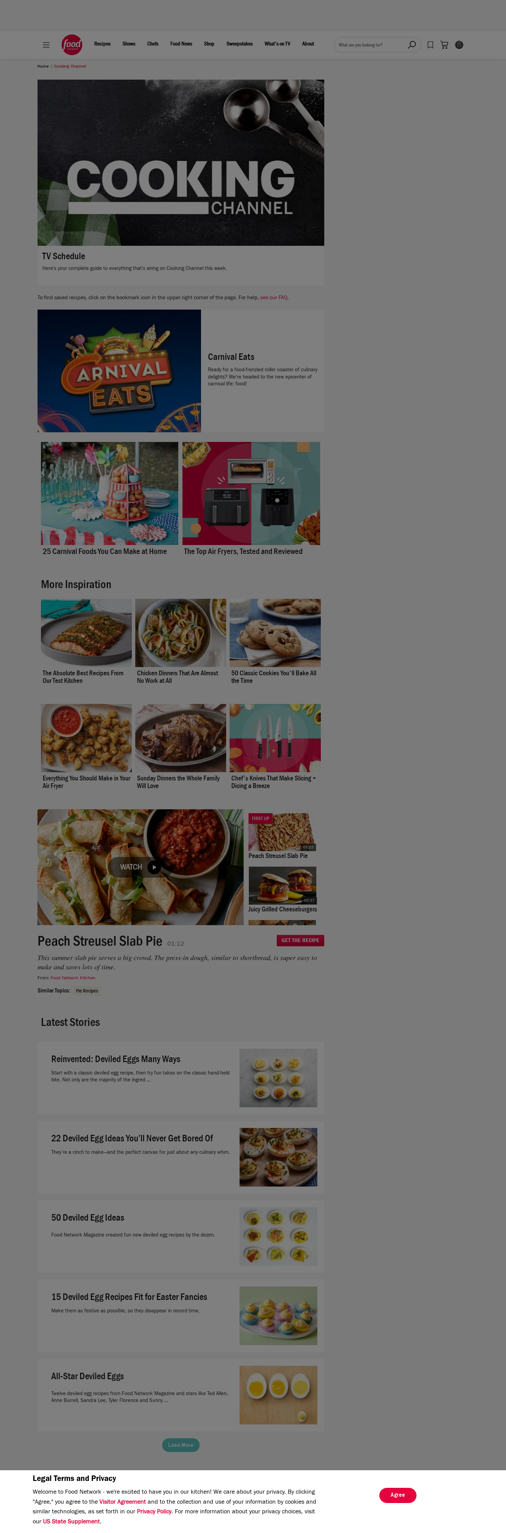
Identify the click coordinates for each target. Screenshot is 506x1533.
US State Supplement (71, 1522)
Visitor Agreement (122, 1503)
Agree (398, 1496)
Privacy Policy (154, 1512)
